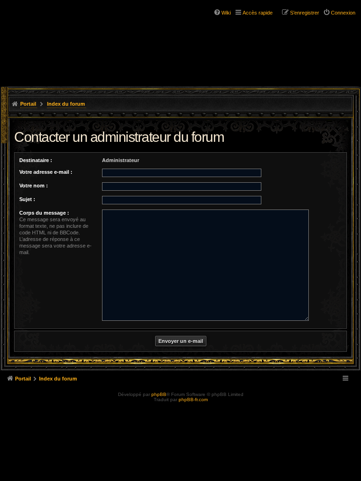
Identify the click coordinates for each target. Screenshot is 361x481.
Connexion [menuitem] (343, 13)
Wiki (226, 13)
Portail (28, 104)
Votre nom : (33, 185)
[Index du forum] (47, 23)
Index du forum (66, 104)
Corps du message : (44, 213)
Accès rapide (258, 13)
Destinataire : (35, 160)
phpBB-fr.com (193, 399)
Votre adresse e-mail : (45, 172)
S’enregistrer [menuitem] (304, 13)
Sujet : (27, 199)
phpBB (158, 394)
